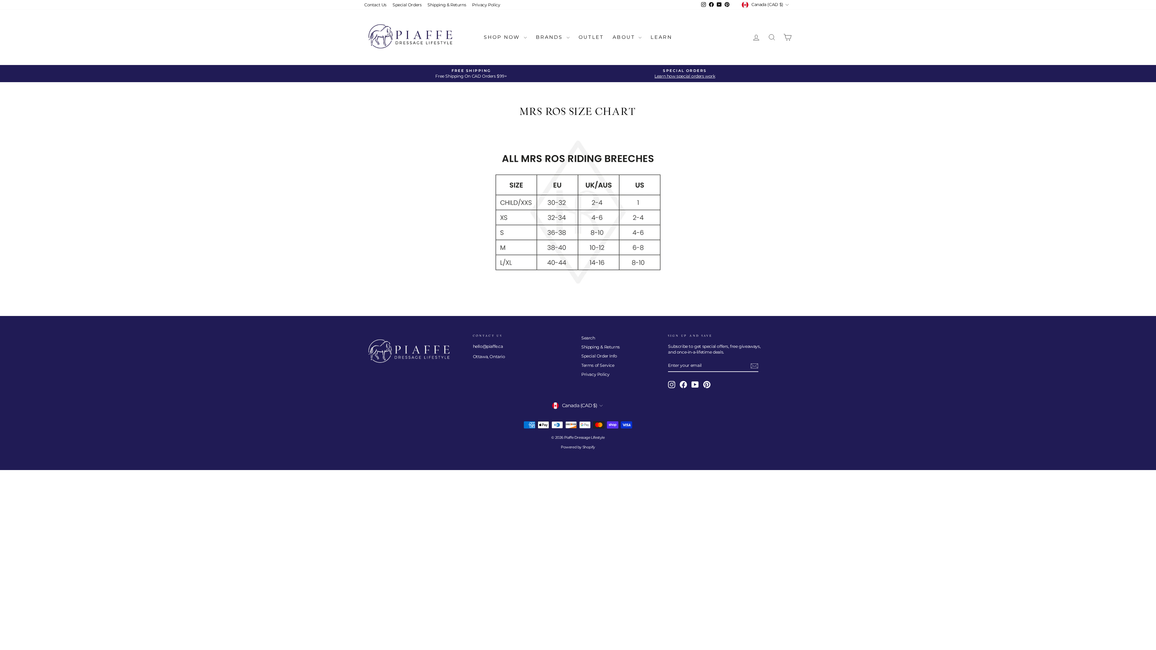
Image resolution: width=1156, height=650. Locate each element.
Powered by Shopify (578, 447)
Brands (550, 37)
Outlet (591, 37)
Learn (661, 37)
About (625, 37)
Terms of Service (597, 365)
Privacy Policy (486, 4)
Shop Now (503, 37)
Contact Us (375, 4)
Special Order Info (599, 356)
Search (588, 338)
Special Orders (407, 4)
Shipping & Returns (446, 4)
